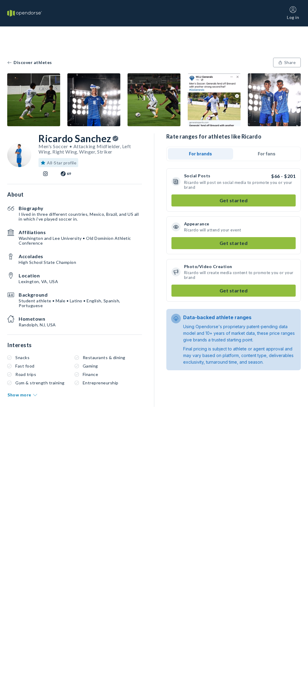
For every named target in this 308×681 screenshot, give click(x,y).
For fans (267, 153)
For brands (200, 153)
